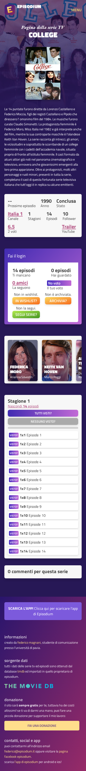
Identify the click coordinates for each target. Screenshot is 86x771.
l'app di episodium (26, 761)
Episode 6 (31, 479)
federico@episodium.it (19, 751)
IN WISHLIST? (26, 300)
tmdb (21, 671)
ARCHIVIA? (58, 300)
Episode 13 (33, 542)
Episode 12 (33, 533)
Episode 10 (33, 515)
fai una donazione (42, 725)
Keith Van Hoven (54, 369)
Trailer (69, 226)
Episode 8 (31, 497)
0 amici (20, 283)
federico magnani (29, 642)
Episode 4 (31, 462)
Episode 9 (31, 506)
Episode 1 (31, 435)
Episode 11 (33, 524)
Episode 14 (33, 551)
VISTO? (14, 435)
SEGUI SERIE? (26, 314)
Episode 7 (31, 488)
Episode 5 (31, 470)
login (21, 255)
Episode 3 (31, 453)
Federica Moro (19, 369)
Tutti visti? (43, 413)
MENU (76, 10)
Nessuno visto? (43, 421)
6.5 (11, 226)
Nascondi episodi (23, 406)
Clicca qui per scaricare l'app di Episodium (43, 611)
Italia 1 (15, 214)
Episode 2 (31, 444)
